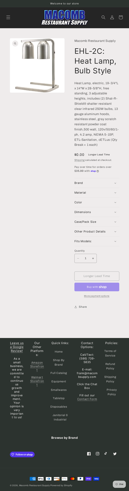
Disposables (58, 406)
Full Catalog (58, 373)
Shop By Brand (58, 362)
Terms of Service (110, 353)
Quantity (79, 250)
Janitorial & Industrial (60, 417)
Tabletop (59, 398)
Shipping (79, 160)
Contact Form (87, 399)
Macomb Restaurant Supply (34, 485)
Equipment (58, 381)
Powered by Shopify (61, 485)
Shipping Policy (110, 379)
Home (59, 351)
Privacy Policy (112, 392)
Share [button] (83, 306)
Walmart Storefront (37, 381)
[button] (8, 17)
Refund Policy (110, 366)
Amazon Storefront (37, 366)
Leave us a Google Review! (17, 347)
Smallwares (59, 389)
